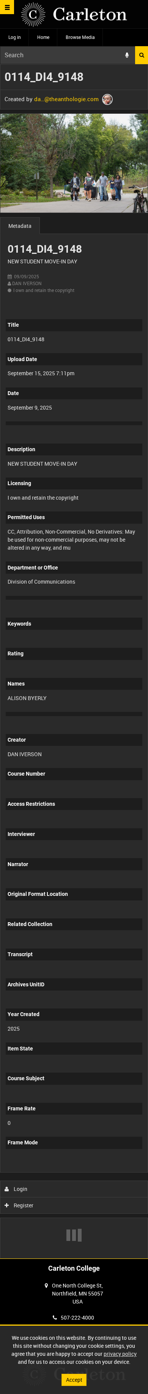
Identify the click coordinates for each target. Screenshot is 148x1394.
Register (23, 1205)
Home (43, 37)
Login (20, 1188)
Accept (74, 1379)
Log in (14, 37)
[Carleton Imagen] (74, 14)
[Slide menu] (7, 7)
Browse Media (80, 37)
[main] (74, 661)
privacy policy (120, 1353)
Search (141, 55)
